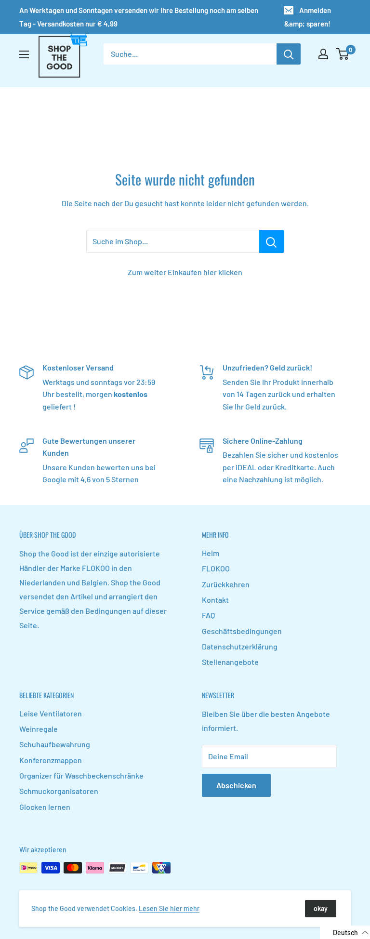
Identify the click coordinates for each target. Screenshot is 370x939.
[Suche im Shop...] (271, 241)
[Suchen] (289, 54)
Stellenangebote (230, 661)
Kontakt (215, 599)
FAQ (208, 615)
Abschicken (236, 785)
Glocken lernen (44, 806)
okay (321, 908)
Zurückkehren (226, 584)
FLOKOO (216, 568)
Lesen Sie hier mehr (169, 908)
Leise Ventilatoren (50, 713)
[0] (343, 54)
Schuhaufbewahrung (54, 744)
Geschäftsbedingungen (242, 630)
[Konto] (323, 54)
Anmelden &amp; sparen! (307, 17)
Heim (210, 552)
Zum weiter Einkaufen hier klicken (185, 272)
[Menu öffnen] (24, 54)
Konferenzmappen (50, 760)
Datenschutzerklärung (240, 646)
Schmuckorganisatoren (58, 790)
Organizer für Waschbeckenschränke (81, 775)
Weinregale (38, 728)
